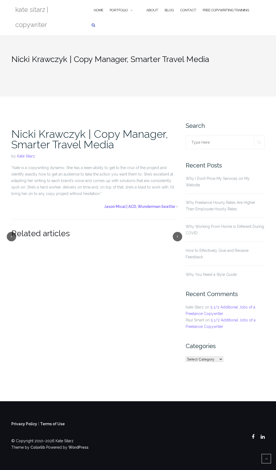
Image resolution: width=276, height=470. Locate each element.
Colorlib (37, 447)
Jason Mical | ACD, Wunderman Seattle (139, 206)
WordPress (78, 447)
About (152, 10)
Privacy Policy (24, 424)
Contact (188, 10)
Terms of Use (52, 424)
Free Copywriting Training (226, 10)
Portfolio (119, 10)
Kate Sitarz (26, 156)
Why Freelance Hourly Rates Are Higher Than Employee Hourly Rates (220, 205)
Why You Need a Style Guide (211, 274)
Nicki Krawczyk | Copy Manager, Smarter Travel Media (89, 139)
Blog (169, 10)
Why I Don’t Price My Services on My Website (218, 181)
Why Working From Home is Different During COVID (225, 229)
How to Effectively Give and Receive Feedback (217, 253)
